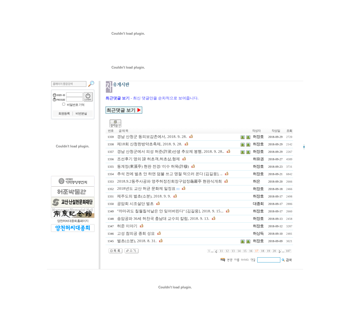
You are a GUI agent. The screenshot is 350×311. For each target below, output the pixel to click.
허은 (256, 181)
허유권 (258, 159)
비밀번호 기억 (75, 105)
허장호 (258, 137)
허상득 (258, 233)
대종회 (258, 204)
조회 (289, 131)
